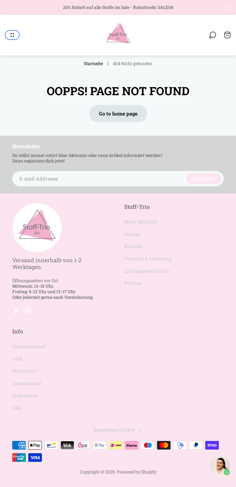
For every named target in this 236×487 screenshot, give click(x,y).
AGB (17, 358)
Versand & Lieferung (148, 258)
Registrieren (203, 178)
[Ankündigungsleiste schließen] (227, 7)
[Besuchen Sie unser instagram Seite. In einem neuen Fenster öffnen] (28, 311)
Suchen (132, 234)
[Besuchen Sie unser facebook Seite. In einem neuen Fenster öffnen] (16, 311)
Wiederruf (24, 371)
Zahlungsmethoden (147, 270)
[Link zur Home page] (36, 227)
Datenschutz (26, 383)
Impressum (25, 395)
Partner (133, 283)
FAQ (17, 407)
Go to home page (118, 113)
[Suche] (212, 35)
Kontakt (133, 246)
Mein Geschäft (141, 221)
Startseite (93, 63)
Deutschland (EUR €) (114, 430)
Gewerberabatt (29, 346)
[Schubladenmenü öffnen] (12, 35)
